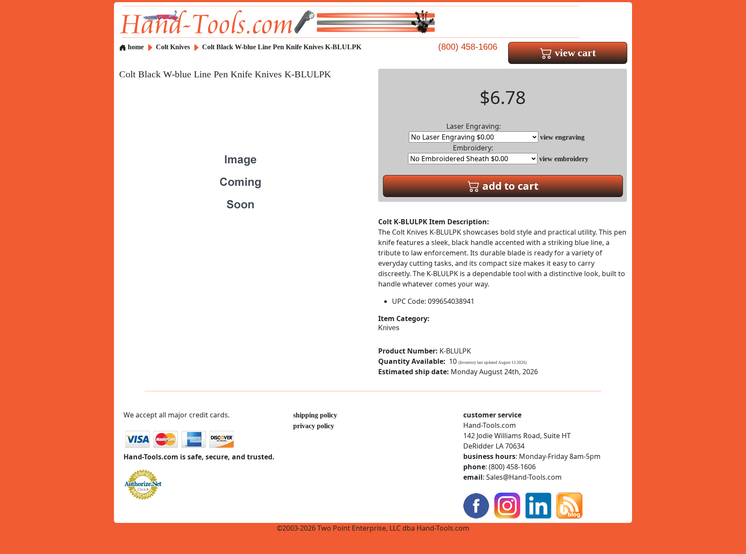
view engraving (562, 137)
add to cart (509, 185)
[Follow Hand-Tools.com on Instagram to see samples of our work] (507, 505)
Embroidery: (473, 148)
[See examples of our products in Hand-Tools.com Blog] (569, 505)
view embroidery (563, 158)
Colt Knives (173, 47)
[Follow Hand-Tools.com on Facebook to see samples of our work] (476, 505)
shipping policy (315, 415)
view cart (574, 52)
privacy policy (313, 426)
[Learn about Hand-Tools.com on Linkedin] (538, 505)
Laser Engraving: (473, 126)
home (135, 47)
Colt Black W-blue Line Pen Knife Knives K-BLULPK (281, 47)
